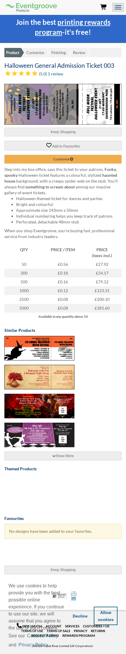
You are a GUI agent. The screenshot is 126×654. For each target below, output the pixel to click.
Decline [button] (80, 616)
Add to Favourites (66, 146)
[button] (51, 645)
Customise (35, 52)
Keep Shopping (63, 132)
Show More (65, 456)
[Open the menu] (118, 7)
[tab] (63, 456)
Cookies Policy (42, 635)
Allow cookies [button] (106, 616)
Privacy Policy (33, 644)
